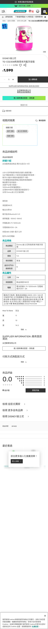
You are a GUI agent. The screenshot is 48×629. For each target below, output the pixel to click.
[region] (24, 620)
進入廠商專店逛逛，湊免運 (24, 98)
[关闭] (45, 615)
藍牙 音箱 (10, 131)
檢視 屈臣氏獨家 (11, 404)
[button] (44, 11)
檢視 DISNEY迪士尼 (13, 416)
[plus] (13, 79)
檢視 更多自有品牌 (12, 410)
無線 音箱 (10, 136)
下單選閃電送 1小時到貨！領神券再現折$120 (31, 17)
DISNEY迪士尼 (9, 58)
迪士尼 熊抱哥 (22, 131)
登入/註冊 (15, 461)
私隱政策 (35, 626)
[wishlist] (20, 65)
